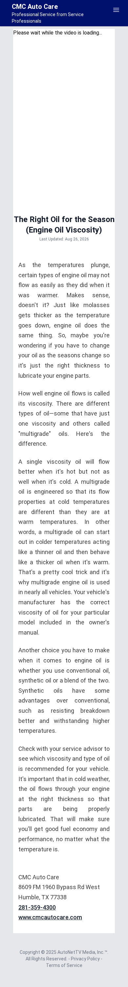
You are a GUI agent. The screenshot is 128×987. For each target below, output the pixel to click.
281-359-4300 (37, 907)
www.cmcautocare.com (50, 917)
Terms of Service (64, 965)
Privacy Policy (86, 958)
